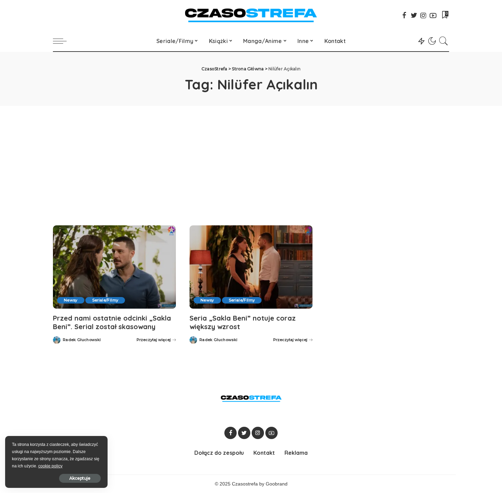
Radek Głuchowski (82, 340)
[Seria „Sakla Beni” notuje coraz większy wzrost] (251, 266)
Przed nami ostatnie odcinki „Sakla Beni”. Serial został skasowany (112, 322)
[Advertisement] (251, 157)
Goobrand (277, 484)
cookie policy (50, 466)
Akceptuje (79, 478)
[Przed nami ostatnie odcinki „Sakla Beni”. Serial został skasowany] (114, 266)
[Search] (443, 41)
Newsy (71, 300)
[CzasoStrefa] (251, 15)
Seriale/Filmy (105, 300)
